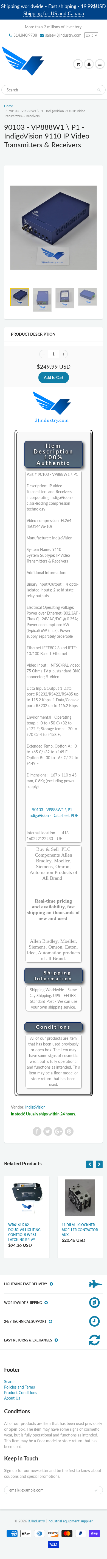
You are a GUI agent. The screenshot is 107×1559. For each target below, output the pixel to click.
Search (10, 1381)
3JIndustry (36, 1521)
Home (8, 106)
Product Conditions (20, 1392)
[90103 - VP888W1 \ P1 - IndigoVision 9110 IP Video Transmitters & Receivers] (53, 228)
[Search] (99, 90)
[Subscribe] (96, 1490)
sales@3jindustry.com (63, 35)
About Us (12, 1398)
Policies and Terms (19, 1387)
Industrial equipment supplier (70, 1521)
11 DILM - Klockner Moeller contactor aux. (80, 1230)
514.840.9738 (25, 35)
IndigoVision (35, 1107)
